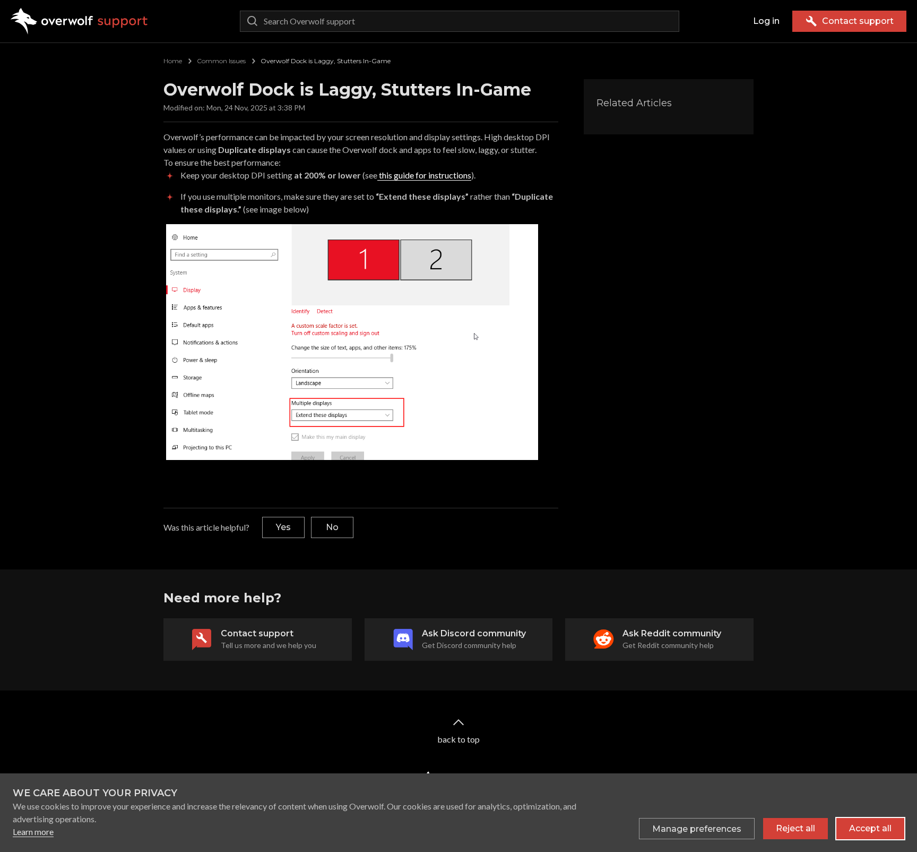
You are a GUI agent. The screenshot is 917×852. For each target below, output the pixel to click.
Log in (766, 21)
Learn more (33, 832)
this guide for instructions (424, 175)
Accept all (870, 828)
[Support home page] (79, 21)
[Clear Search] (668, 21)
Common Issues (221, 61)
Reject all (795, 828)
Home (172, 61)
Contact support (858, 21)
